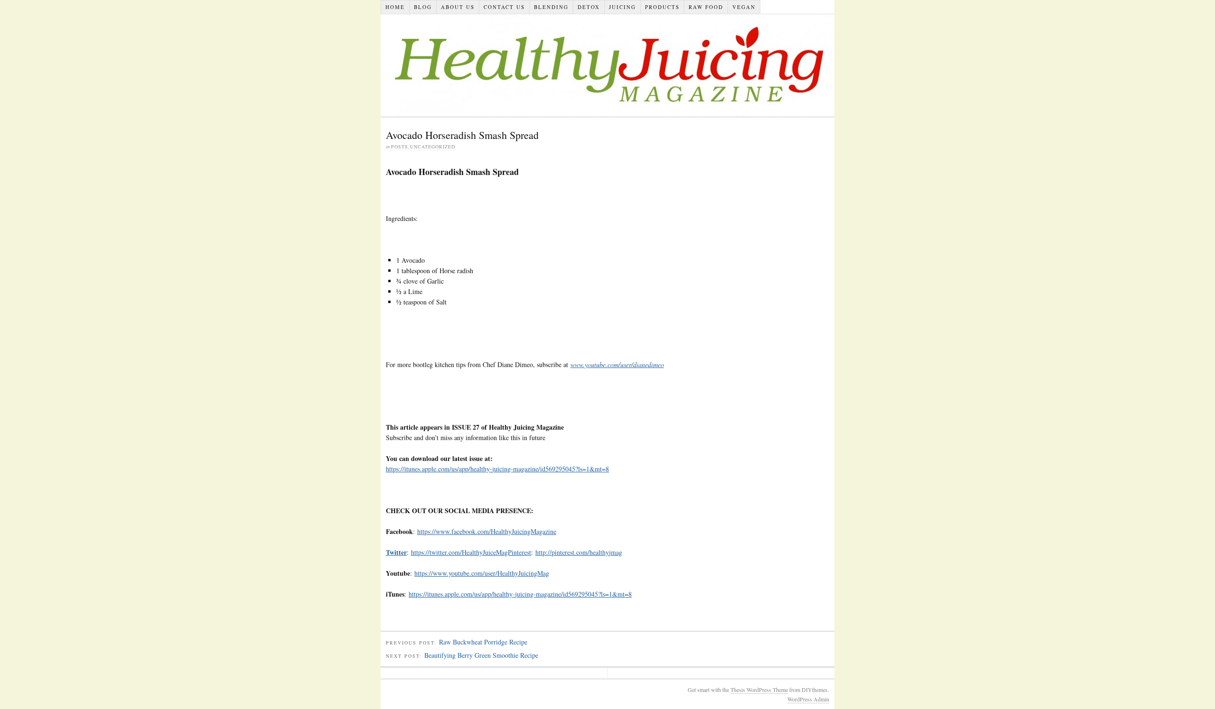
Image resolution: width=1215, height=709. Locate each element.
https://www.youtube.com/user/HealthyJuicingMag (481, 573)
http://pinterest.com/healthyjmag (578, 552)
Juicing (622, 6)
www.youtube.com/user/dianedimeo (617, 364)
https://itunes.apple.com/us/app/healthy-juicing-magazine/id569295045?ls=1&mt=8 (497, 468)
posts (399, 146)
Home (395, 6)
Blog (423, 6)
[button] (396, 552)
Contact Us (504, 6)
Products (662, 6)
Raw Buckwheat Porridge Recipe (483, 641)
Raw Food (706, 6)
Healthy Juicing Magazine (608, 65)
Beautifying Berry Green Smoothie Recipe (481, 655)
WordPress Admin (808, 699)
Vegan (744, 6)
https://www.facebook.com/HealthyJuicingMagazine (486, 531)
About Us (458, 6)
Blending (551, 6)
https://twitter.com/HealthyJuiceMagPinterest (471, 552)
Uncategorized (432, 146)
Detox (589, 6)
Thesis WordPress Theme (759, 689)
